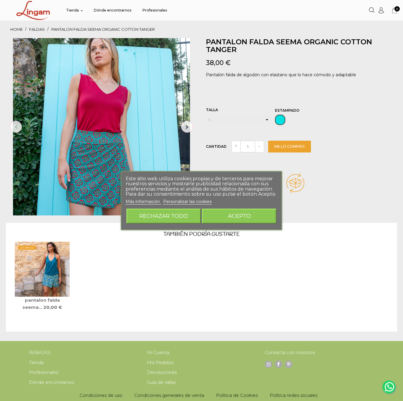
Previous (16, 127)
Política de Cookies (237, 395)
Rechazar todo (163, 215)
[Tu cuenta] (381, 10)
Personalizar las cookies (187, 201)
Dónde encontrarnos (51, 382)
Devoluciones (162, 372)
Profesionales (43, 372)
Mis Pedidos (160, 362)
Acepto (239, 215)
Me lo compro (289, 146)
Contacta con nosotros (290, 352)
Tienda (36, 362)
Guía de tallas (161, 382)
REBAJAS (39, 352)
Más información (143, 201)
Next (187, 127)
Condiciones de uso (101, 395)
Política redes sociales (293, 395)
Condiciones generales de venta (169, 395)
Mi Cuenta (158, 352)
